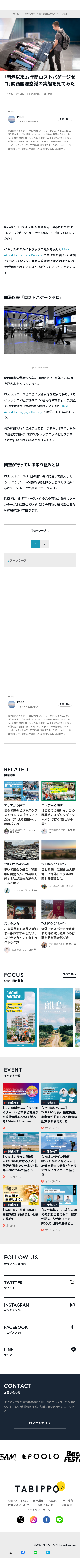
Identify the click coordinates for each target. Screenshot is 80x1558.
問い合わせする (40, 1423)
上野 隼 (32, 949)
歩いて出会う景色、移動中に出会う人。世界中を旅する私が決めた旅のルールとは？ (21, 876)
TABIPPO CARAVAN (16, 864)
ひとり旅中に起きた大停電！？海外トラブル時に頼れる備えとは (58, 874)
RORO (20, 117)
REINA (69, 886)
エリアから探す (14, 805)
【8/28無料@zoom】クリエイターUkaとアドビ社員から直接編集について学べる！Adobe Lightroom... (20, 1114)
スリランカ (11, 923)
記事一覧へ (65, 119)
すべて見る (69, 974)
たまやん (33, 890)
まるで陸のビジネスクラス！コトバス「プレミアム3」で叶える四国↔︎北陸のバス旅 (21, 817)
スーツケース (18, 560)
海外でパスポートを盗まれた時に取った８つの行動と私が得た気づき (58, 933)
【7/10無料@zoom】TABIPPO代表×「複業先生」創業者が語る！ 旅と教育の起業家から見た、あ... (59, 1114)
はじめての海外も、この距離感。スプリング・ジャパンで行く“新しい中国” (58, 817)
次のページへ (40, 531)
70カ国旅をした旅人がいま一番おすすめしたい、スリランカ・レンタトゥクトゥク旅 (21, 935)
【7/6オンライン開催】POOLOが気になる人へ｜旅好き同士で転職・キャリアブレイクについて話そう (58, 1165)
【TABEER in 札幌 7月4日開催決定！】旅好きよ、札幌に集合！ (20, 1214)
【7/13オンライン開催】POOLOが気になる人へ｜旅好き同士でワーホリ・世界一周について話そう (20, 1163)
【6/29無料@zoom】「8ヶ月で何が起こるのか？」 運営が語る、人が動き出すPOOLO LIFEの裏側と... (59, 1216)
